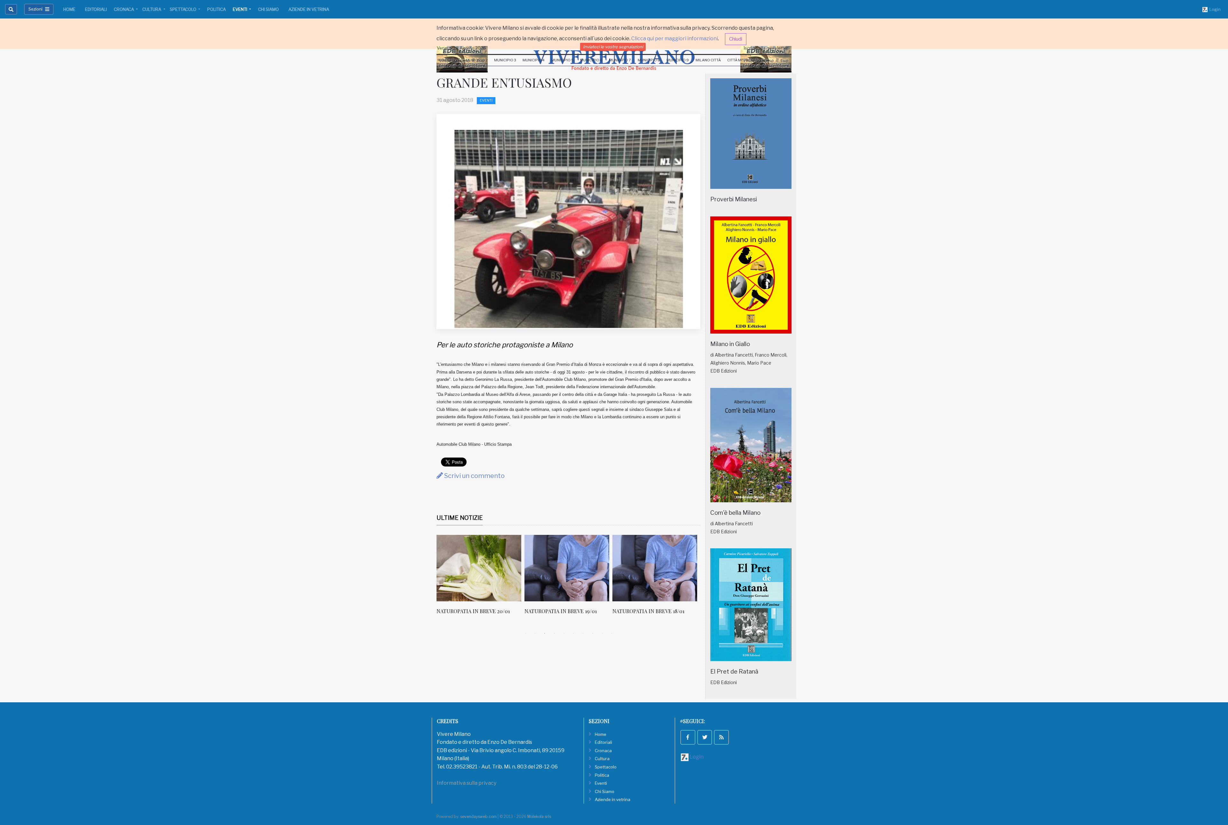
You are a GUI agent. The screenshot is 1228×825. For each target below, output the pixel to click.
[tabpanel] (485, 578)
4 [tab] (554, 633)
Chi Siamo (268, 9)
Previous (432, 582)
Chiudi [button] (735, 39)
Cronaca (124, 9)
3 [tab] (544, 633)
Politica (216, 9)
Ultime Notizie (460, 517)
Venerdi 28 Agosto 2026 (461, 47)
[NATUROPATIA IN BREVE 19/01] (483, 568)
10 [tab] (612, 633)
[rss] (721, 737)
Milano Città (708, 60)
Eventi (240, 9)
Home (69, 9)
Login (1214, 9)
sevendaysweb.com (478, 816)
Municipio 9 (677, 60)
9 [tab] (602, 633)
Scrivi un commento (474, 476)
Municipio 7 (620, 60)
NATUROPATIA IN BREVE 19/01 (477, 611)
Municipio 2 (477, 60)
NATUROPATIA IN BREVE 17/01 (652, 611)
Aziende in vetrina (308, 9)
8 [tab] (592, 633)
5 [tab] (564, 633)
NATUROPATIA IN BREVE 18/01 (565, 611)
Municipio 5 (562, 60)
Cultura (152, 9)
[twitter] (704, 737)
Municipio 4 (534, 60)
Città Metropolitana (748, 60)
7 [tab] (583, 633)
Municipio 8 (649, 60)
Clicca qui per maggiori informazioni (674, 38)
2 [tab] (535, 633)
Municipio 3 (505, 60)
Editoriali (96, 9)
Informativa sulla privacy (466, 783)
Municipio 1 (448, 60)
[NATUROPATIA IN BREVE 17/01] (659, 568)
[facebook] (688, 737)
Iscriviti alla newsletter (766, 47)
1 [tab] (525, 633)
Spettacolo (183, 9)
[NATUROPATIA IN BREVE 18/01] (571, 568)
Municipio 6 (591, 60)
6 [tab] (573, 633)
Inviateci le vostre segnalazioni (613, 46)
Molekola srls (539, 816)
